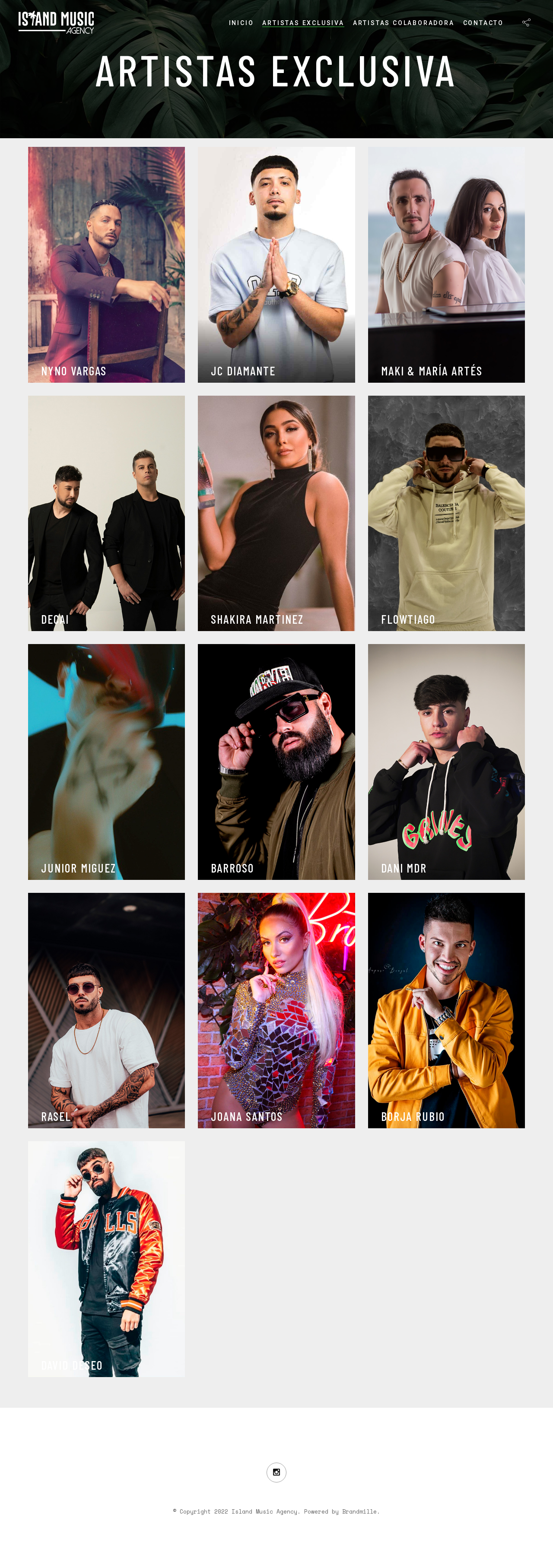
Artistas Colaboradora (403, 22)
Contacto (483, 22)
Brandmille (359, 1511)
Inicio (241, 22)
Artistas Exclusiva (303, 22)
